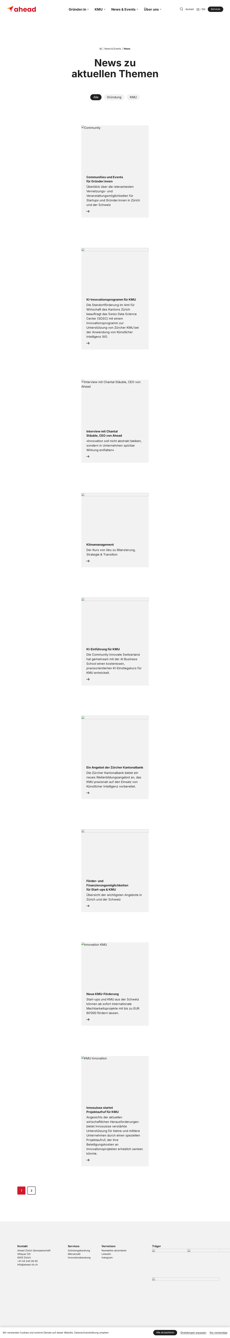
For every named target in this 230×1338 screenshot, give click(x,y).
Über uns (151, 9)
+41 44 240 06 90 (27, 1261)
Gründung (114, 97)
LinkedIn (106, 1254)
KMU (99, 9)
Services (215, 9)
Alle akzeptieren (165, 1332)
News (127, 49)
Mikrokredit (74, 1254)
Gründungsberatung (79, 1250)
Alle (95, 97)
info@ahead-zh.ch (27, 1264)
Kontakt (190, 9)
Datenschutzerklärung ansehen (91, 1332)
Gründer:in (77, 9)
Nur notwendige (218, 1332)
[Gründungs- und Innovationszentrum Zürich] (101, 49)
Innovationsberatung (79, 1257)
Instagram (107, 1257)
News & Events (123, 9)
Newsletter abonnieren (114, 1250)
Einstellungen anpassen (193, 1332)
